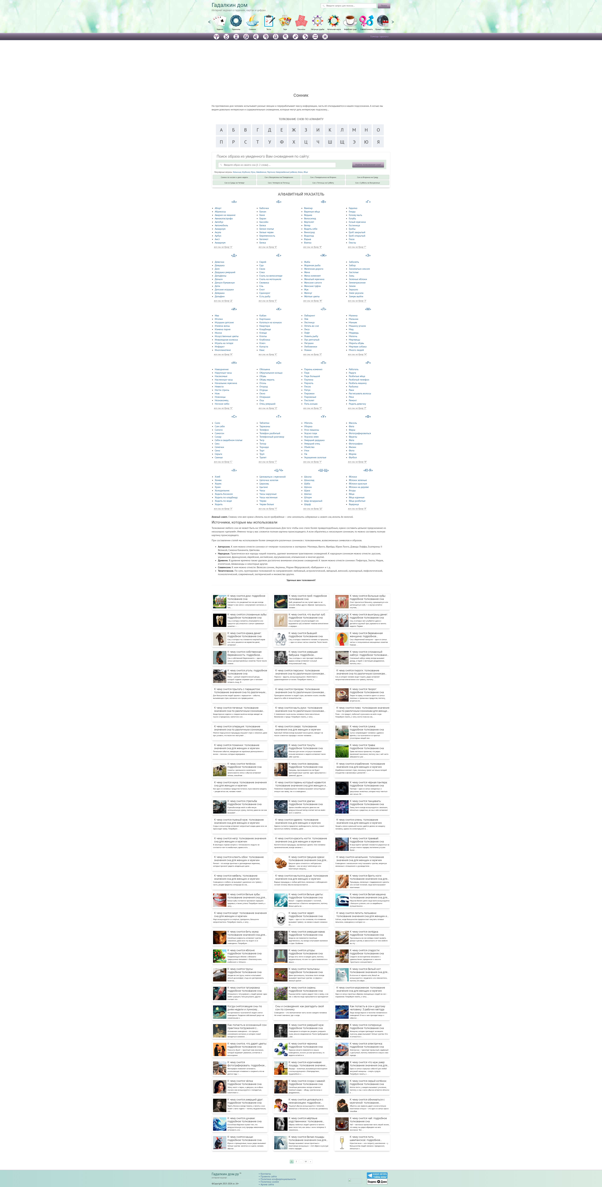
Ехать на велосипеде (270, 275)
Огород (263, 386)
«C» (234, 416)
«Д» (234, 255)
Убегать (308, 422)
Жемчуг (308, 292)
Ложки (308, 350)
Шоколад (309, 480)
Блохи (300, 172)
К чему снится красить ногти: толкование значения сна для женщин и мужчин (301, 840)
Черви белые (266, 504)
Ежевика (264, 282)
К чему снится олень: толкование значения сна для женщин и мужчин (359, 821)
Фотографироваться (360, 433)
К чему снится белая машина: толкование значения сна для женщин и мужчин (368, 896)
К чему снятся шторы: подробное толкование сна (306, 952)
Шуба (307, 483)
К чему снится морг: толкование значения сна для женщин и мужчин (240, 914)
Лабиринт (309, 315)
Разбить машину (358, 383)
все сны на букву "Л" (312, 354)
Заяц (351, 275)
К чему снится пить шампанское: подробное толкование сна (365, 1138)
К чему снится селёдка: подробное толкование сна (367, 933)
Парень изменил (313, 369)
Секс (217, 443)
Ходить (218, 504)
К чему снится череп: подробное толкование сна (306, 914)
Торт (261, 450)
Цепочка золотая (268, 480)
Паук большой (312, 376)
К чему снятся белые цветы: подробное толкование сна (306, 896)
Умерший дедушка (314, 440)
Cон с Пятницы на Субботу (323, 183)
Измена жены (222, 325)
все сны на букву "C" (223, 461)
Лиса (306, 329)
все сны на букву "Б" (268, 247)
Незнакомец (221, 400)
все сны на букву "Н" (223, 408)
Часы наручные (268, 493)
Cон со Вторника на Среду (367, 177)
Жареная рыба (312, 265)
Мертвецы (354, 339)
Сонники (252, 29)
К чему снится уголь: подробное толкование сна (247, 672)
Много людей (356, 350)
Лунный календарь (383, 29)
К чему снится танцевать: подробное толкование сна (367, 802)
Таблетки (264, 422)
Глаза (351, 239)
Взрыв (307, 239)
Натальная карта (334, 29)
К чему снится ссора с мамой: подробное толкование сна (307, 1082)
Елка (262, 272)
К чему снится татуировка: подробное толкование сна (244, 989)
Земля (352, 286)
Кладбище (265, 329)
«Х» (234, 470)
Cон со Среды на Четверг (234, 183)
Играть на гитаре (224, 343)
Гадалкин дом (230, 5)
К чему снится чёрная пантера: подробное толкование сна (369, 784)
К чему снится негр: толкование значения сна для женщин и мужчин (240, 840)
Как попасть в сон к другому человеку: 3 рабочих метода (367, 1008)
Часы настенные (268, 497)
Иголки (219, 318)
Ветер (307, 225)
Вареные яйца (312, 211)
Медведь (354, 332)
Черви (262, 500)
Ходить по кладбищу (226, 497)
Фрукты (353, 436)
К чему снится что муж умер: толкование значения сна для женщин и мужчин (368, 1064)
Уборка (308, 426)
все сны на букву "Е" (268, 300)
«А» (234, 202)
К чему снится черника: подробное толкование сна (306, 1045)
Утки (306, 450)
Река (351, 396)
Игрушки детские (224, 322)
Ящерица (354, 504)
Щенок (308, 487)
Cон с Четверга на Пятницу (279, 183)
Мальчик (353, 318)
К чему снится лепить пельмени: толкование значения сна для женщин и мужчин (361, 914)
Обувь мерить (266, 379)
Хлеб (217, 476)
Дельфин (220, 296)
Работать (353, 369)
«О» (278, 363)
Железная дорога (313, 268)
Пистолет (309, 400)
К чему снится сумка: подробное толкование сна (367, 728)
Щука (307, 490)
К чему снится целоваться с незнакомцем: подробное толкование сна (306, 1101)
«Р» (368, 363)
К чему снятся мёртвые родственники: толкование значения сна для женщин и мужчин (306, 1120)
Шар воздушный (313, 500)
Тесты (269, 29)
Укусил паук (310, 433)
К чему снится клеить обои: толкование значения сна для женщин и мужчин (239, 858)
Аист (217, 239)
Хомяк (218, 480)
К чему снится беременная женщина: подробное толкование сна (366, 635)
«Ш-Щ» (323, 470)
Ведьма (308, 215)
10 (306, 1161)
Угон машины (311, 429)
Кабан (262, 315)
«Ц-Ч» (278, 470)
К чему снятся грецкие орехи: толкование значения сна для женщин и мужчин (307, 858)
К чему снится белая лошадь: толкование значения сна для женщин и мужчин (307, 1138)
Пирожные (310, 396)
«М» (368, 309)
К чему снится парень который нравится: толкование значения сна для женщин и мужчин (300, 784)
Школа (308, 476)
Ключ (262, 343)
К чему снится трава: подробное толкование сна (367, 746)
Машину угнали (357, 325)
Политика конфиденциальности (278, 1179)
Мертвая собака (358, 346)
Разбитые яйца (357, 376)
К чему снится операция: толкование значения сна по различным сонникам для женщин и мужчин (238, 728)
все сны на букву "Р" (357, 408)
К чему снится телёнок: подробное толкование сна (244, 765)
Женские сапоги (313, 282)
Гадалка (353, 208)
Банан (262, 211)
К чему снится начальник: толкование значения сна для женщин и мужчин (360, 858)
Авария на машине (225, 215)
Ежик (262, 268)
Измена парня (222, 329)
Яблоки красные (358, 483)
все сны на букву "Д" (223, 300)
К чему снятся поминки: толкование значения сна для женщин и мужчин (237, 746)
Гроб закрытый (357, 232)
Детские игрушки (224, 289)
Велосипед (310, 218)
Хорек (218, 483)
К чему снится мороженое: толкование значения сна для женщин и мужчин (360, 989)
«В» (323, 202)
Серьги (218, 453)
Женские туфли (312, 286)
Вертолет (309, 221)
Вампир (308, 208)
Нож (217, 393)
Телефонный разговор (271, 436)
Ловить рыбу (311, 336)
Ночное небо (222, 403)
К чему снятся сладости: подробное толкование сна (367, 952)
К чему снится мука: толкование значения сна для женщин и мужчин (240, 784)
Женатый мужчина (314, 279)
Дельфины (220, 275)
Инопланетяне (223, 350)
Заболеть (354, 261)
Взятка (307, 242)
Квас (262, 350)
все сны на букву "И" (223, 354)
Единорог (264, 292)
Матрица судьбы (317, 29)
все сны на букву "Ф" (357, 461)
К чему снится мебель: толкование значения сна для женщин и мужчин (237, 877)
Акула (218, 232)
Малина (353, 315)
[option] (220, 24)
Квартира (264, 325)
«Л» (323, 309)
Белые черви (266, 232)
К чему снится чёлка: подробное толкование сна (244, 1082)
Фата (351, 426)
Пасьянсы (301, 29)
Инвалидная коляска (226, 339)
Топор (262, 443)
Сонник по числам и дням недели (234, 177)
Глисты (352, 242)
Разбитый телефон (359, 379)
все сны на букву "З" (357, 300)
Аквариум (220, 228)
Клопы (263, 336)
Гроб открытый (357, 235)
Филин (352, 447)
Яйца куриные (356, 497)
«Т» (278, 416)
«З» (368, 255)
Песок (307, 386)
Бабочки (264, 208)
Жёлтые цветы (312, 296)
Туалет (262, 457)
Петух (307, 389)
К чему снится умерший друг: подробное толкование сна (245, 1101)
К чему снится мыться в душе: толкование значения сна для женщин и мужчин (301, 877)
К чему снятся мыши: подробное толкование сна (244, 1138)
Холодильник (222, 490)
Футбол (353, 457)
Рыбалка (353, 386)
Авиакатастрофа (224, 218)
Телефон (264, 429)
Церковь (264, 483)
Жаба (307, 261)
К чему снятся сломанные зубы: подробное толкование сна (247, 616)
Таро (285, 29)
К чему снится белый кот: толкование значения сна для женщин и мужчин (368, 970)
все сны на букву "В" (312, 247)
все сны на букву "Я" (357, 508)
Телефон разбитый (269, 433)
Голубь (352, 218)
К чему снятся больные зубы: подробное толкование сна (368, 597)
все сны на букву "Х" (223, 508)
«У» (323, 416)
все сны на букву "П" (312, 408)
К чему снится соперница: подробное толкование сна (367, 1026)
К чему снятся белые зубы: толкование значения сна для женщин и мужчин (246, 896)
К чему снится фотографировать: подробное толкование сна (245, 1064)
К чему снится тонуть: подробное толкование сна (306, 746)
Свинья (219, 457)
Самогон (219, 433)
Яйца (306, 172)
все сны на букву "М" (357, 354)
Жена (307, 272)
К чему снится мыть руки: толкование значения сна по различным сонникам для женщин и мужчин (299, 709)
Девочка (219, 261)
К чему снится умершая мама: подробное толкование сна (307, 933)
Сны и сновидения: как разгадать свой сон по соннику (299, 1008)
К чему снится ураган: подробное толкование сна (306, 802)
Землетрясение (357, 282)
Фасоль (353, 422)
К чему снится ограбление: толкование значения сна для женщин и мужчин (360, 765)
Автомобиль (221, 225)
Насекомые (221, 376)
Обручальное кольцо (271, 372)
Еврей (262, 261)
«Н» (234, 363)
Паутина (271, 172)
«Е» (278, 255)
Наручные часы (223, 372)
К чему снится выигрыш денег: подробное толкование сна (369, 616)
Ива (217, 315)
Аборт (218, 208)
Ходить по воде (223, 500)
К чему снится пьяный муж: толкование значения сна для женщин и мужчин (239, 821)
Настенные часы (224, 379)
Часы (262, 490)
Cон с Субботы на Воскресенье (367, 183)
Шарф (307, 504)
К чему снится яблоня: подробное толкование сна (244, 952)
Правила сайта (269, 1176)
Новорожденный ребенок (286, 172)
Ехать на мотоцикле (270, 279)
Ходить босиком (224, 493)
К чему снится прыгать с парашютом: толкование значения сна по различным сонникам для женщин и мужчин (239, 690)
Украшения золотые (315, 457)
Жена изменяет (312, 275)
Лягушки (309, 343)
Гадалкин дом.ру (225, 1174)
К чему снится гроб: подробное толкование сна (308, 597)
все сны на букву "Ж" (312, 300)
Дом (217, 268)
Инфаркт (219, 346)
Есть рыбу (264, 296)
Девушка (219, 265)
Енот (262, 289)
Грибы (352, 228)
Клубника (246, 172)
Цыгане (263, 487)
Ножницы (220, 396)
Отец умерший (267, 403)
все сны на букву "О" (268, 408)
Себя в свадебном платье (228, 440)
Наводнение (261, 172)
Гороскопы (236, 29)
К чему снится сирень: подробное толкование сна (306, 989)
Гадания (220, 29)
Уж (305, 453)
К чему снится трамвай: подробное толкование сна (367, 840)
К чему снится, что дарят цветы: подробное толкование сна (247, 1045)
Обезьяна (264, 369)
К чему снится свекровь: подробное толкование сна (306, 765)
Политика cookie (270, 1181)
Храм (218, 487)
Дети (217, 286)
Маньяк (353, 322)
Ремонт (353, 400)
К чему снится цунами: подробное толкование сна (244, 1120)
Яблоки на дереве (359, 487)
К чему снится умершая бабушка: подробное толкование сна (303, 653)
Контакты (266, 1173)
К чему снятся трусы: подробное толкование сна (244, 970)
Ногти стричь (222, 389)
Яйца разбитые (357, 500)
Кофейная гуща (350, 29)
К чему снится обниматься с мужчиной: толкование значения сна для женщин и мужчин (367, 1101)
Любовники (310, 346)
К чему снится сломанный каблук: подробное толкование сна (369, 653)
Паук (306, 372)
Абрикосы (220, 211)
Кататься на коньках (270, 322)
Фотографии (356, 443)
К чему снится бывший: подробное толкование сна (306, 635)
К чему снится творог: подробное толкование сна (367, 690)
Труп (261, 453)
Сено (217, 450)
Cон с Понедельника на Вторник (323, 177)
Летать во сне (311, 325)
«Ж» (323, 255)
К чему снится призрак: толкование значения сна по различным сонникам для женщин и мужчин (299, 690)
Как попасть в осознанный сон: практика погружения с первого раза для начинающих (247, 1026)
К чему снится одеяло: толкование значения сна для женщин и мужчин (298, 821)
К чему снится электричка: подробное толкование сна (367, 1045)
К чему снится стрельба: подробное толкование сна (244, 802)
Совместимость (366, 29)
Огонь (262, 383)
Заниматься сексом (359, 268)
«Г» (368, 202)
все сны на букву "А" (223, 247)
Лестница (309, 322)
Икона (218, 332)
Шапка (308, 493)
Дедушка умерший (225, 272)
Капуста (263, 346)
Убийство (309, 447)
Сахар (218, 436)
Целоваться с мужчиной (272, 476)
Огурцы (263, 389)
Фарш (352, 429)
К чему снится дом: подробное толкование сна (246, 597)
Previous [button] (209, 20)
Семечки (219, 447)
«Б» (278, 202)
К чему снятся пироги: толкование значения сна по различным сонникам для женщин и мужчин (360, 672)
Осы (261, 400)
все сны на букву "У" (312, 461)
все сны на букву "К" (268, 354)
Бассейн (263, 221)
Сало (217, 422)
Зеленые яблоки (358, 279)
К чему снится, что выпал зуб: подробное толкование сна (307, 616)
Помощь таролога (379, 36)
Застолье (354, 272)
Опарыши (264, 396)
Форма (352, 453)
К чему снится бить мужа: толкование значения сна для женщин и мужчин (246, 933)
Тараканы (264, 426)
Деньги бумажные (225, 282)
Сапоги (219, 429)
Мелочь (353, 336)
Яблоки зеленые (358, 480)
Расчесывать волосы (360, 393)
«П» (323, 363)
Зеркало (353, 289)
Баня (262, 215)
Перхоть (308, 383)
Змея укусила (356, 292)
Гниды (352, 211)
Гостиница (354, 225)
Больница (237, 172)
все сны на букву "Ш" (312, 508)
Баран (262, 218)
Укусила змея (311, 436)
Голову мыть (355, 215)
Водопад (309, 235)
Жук (306, 289)
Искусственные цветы (227, 336)
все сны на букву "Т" (268, 461)
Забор (352, 265)
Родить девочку (357, 403)
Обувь (262, 376)
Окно (262, 393)
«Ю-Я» (368, 470)
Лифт (307, 332)
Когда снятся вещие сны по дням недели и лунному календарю (244, 1008)
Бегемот (263, 239)
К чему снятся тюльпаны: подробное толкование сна (306, 970)
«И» (234, 309)
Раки (351, 389)
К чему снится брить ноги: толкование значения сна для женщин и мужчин (368, 877)
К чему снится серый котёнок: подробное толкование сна (368, 1082)
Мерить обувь (356, 343)
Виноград (309, 232)
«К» (278, 309)
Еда (261, 265)
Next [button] (392, 20)
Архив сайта (267, 1184)
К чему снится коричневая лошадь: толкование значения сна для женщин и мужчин (308, 1064)
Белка (262, 225)
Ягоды (352, 490)
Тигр (261, 440)
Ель (261, 286)
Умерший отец (312, 443)
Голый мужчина (357, 221)
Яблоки (353, 476)
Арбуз (218, 235)
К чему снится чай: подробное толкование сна (368, 1120)
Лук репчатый (311, 339)
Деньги (219, 279)
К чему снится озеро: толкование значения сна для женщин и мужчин (298, 728)
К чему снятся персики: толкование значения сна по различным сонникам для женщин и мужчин (299, 672)
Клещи (263, 332)
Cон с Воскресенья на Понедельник (279, 177)
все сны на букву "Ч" (268, 508)
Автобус (219, 221)
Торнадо (264, 447)
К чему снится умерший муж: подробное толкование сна (306, 1026)
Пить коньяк (311, 403)
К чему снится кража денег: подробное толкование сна (244, 635)
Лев (306, 318)
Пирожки (309, 393)
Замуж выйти (356, 296)
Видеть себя (310, 228)
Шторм (308, 497)
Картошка (264, 318)
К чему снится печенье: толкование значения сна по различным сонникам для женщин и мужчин (238, 709)
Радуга (352, 372)
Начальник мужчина (226, 383)
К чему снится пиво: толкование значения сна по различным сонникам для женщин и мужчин (362, 709)
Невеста (219, 386)
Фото (351, 450)
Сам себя (220, 426)
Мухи (253, 172)
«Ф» (368, 416)
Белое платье (266, 228)
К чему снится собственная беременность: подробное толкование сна (244, 653)
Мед (351, 329)
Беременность (267, 235)
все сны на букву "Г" (357, 247)
